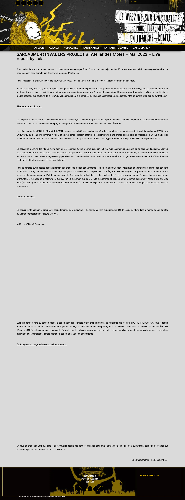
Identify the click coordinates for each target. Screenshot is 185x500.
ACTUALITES (71, 47)
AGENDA (54, 47)
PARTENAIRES (91, 47)
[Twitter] (23, 3)
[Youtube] (29, 3)
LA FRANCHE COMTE (116, 47)
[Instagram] (35, 3)
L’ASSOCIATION (141, 47)
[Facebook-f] (17, 3)
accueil (39, 47)
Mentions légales (89, 479)
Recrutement (90, 476)
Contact (90, 482)
